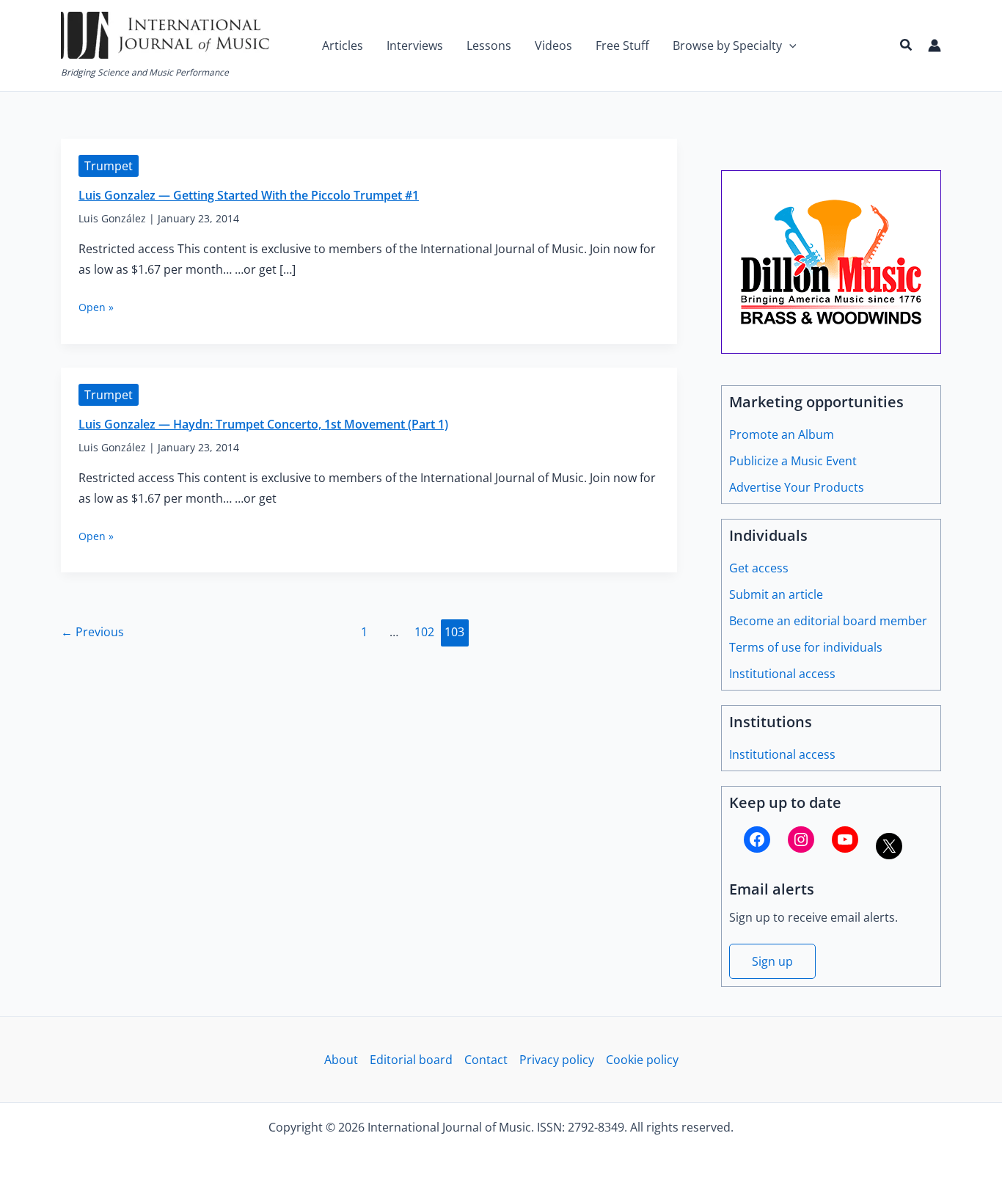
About (341, 1060)
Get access (759, 568)
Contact (486, 1060)
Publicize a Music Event (793, 461)
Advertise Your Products (796, 487)
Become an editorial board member (828, 621)
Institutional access (782, 674)
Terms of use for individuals (805, 647)
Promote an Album (781, 434)
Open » (96, 307)
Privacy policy (556, 1060)
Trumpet (108, 166)
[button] (789, 45)
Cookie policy (642, 1060)
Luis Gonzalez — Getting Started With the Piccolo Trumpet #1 (248, 195)
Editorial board (411, 1060)
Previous (92, 632)
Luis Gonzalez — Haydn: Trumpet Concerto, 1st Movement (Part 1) (263, 424)
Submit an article (776, 594)
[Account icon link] (934, 45)
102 (424, 632)
